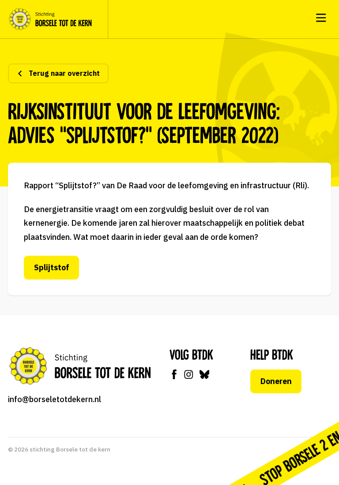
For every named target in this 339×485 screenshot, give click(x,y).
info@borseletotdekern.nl (54, 399)
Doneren (276, 381)
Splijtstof (51, 267)
